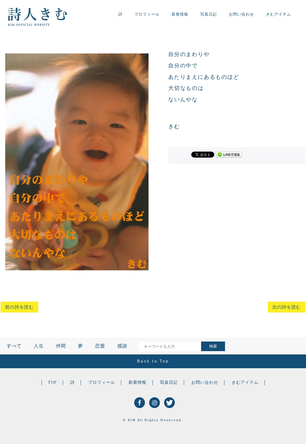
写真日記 (208, 14)
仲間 (61, 345)
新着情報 (180, 14)
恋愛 (100, 345)
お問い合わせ (241, 14)
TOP (52, 382)
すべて (14, 345)
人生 (39, 345)
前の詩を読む (19, 307)
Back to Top (153, 361)
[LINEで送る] (229, 154)
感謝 (122, 345)
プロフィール (147, 14)
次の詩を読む (286, 307)
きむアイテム (278, 14)
